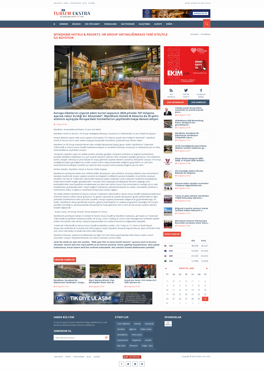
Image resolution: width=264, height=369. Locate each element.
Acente (158, 24)
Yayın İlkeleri (75, 3)
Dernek (137, 323)
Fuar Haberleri (123, 323)
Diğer (169, 24)
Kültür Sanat (92, 24)
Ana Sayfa (58, 3)
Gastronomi (127, 24)
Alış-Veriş (121, 345)
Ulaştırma (144, 24)
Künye (66, 3)
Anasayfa (194, 34)
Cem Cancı (206, 356)
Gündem (63, 24)
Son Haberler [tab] (198, 102)
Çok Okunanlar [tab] (175, 102)
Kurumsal (149, 323)
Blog (85, 3)
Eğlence (76, 24)
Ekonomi (134, 345)
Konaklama (110, 24)
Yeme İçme (137, 334)
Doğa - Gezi (147, 345)
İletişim (91, 3)
